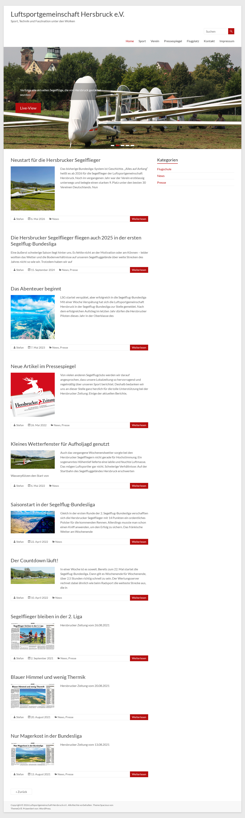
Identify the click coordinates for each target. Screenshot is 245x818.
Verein (155, 41)
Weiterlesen (139, 218)
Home (130, 41)
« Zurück (21, 791)
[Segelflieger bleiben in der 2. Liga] (33, 624)
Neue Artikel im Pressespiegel (43, 366)
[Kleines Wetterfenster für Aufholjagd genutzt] (33, 452)
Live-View (28, 108)
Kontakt (209, 41)
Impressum (227, 41)
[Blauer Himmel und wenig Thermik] (33, 685)
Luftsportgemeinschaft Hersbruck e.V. (67, 14)
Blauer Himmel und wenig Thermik (48, 677)
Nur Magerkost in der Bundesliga (46, 736)
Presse (74, 269)
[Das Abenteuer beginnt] (33, 297)
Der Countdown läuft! (34, 560)
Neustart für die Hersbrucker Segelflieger (55, 160)
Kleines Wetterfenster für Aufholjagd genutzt (60, 444)
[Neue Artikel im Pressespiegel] (33, 374)
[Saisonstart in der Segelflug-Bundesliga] (33, 513)
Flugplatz (193, 41)
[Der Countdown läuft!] (33, 569)
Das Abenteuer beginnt (36, 288)
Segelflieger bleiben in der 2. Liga (46, 616)
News (55, 218)
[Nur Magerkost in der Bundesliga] (33, 744)
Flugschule (164, 169)
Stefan (20, 218)
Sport (142, 41)
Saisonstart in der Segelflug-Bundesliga (53, 504)
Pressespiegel (173, 41)
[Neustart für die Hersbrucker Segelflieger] (33, 168)
